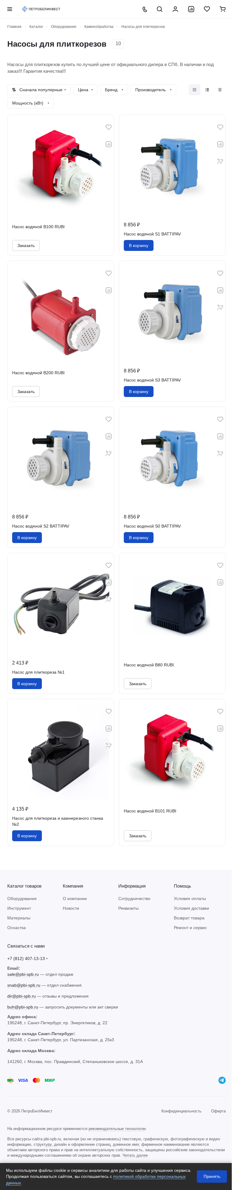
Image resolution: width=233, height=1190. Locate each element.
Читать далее (135, 1155)
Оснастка (16, 927)
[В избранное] (108, 127)
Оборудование (22, 898)
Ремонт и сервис (190, 927)
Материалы (18, 917)
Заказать (26, 245)
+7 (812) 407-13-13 (26, 958)
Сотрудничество (134, 898)
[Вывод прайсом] (220, 89)
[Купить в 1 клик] (220, 161)
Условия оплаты (190, 898)
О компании (75, 898)
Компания (73, 885)
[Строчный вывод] (207, 89)
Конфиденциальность (181, 1111)
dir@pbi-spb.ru (21, 996)
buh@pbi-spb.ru (22, 1007)
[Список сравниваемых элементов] (191, 9)
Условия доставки (191, 908)
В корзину (138, 245)
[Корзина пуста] (223, 9)
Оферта (218, 1111)
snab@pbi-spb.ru (23, 985)
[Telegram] (222, 1080)
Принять (212, 1176)
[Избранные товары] (207, 9)
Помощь (182, 885)
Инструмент (19, 908)
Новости (71, 908)
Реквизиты (128, 908)
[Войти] (175, 9)
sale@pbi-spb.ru (23, 974)
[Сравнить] (108, 144)
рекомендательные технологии (117, 1128)
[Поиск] (160, 9)
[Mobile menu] (9, 9)
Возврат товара (189, 917)
